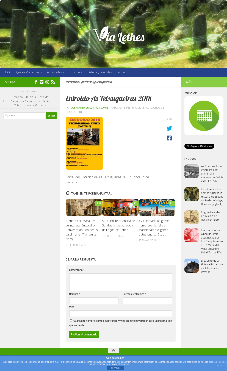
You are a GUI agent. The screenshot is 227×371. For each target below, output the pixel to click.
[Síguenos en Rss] (53, 82)
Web (71, 307)
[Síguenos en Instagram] (47, 82)
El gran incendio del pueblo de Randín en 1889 (210, 216)
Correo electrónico (134, 294)
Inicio (8, 72)
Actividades (54, 72)
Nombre (74, 294)
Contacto (122, 72)
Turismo (74, 72)
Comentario (76, 270)
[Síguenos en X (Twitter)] (41, 82)
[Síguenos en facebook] (36, 82)
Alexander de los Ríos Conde (89, 107)
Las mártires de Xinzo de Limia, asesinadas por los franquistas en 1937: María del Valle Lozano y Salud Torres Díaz (212, 241)
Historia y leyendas (99, 72)
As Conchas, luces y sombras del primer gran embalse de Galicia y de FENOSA (212, 173)
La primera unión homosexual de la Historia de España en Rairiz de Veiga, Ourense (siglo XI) (212, 196)
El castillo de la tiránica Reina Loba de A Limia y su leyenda (212, 266)
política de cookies (218, 362)
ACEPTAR (115, 368)
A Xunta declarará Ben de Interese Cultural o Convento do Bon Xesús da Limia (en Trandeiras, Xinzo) (82, 230)
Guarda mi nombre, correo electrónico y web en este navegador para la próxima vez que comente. (120, 323)
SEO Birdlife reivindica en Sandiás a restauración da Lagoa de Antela (118, 225)
